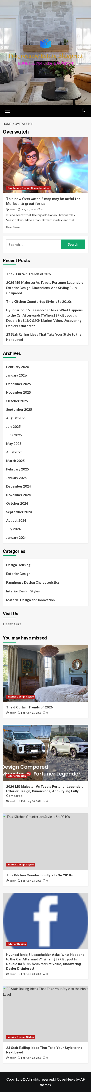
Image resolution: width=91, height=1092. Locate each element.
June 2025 (14, 435)
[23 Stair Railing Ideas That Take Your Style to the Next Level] (45, 1014)
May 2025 (13, 444)
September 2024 (19, 512)
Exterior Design (18, 574)
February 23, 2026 (31, 974)
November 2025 (18, 392)
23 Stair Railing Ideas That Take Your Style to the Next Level (44, 337)
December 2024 (18, 486)
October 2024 (17, 503)
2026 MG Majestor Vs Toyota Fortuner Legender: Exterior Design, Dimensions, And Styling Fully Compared (44, 287)
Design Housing (18, 565)
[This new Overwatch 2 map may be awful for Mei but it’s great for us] (45, 165)
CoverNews (66, 1079)
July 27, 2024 (28, 209)
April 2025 (14, 452)
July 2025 (13, 426)
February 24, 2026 (31, 801)
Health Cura (12, 624)
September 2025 (19, 409)
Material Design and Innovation (30, 600)
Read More (13, 227)
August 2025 (16, 418)
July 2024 (13, 529)
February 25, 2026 (31, 713)
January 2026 (16, 375)
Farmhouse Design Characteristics (28, 188)
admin (13, 209)
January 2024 (16, 537)
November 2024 (18, 495)
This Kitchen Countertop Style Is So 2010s (39, 301)
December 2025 (18, 384)
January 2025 (16, 478)
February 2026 (17, 367)
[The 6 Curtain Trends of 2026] (45, 673)
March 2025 (15, 461)
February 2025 (17, 469)
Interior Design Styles (23, 591)
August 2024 (16, 520)
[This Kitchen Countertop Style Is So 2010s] (45, 841)
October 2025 (17, 401)
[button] (7, 110)
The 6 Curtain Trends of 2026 (29, 274)
